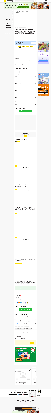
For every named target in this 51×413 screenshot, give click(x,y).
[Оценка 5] (21, 299)
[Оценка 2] (17, 299)
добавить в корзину (26, 309)
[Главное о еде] (12, 17)
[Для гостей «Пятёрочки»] (12, 21)
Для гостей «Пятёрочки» (8, 21)
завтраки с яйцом (17, 329)
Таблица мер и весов (26, 65)
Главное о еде (8, 17)
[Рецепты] (12, 10)
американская (17, 58)
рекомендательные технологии (26, 408)
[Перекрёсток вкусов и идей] (12, 23)
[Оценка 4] (20, 299)
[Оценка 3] (19, 299)
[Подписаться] (30, 370)
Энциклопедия (8, 19)
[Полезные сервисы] (12, 15)
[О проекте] (12, 29)
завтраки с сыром (23, 329)
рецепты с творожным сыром (19, 328)
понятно (34, 408)
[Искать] (35, 1)
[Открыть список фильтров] (33, 1)
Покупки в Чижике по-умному (8, 25)
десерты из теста (28, 329)
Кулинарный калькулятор (18, 65)
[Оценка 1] (16, 299)
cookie (31, 408)
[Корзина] (42, 1)
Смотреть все (34, 367)
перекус (30, 328)
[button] (15, 319)
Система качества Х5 (8, 28)
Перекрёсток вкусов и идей (8, 23)
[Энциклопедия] (12, 19)
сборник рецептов (26, 328)
